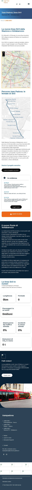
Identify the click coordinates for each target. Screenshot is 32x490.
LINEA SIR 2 (8, 425)
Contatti (6, 445)
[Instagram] (19, 4)
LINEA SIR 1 (10, 421)
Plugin (28, 87)
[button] (28, 4)
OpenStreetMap (17, 87)
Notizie (5, 435)
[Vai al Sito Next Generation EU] (7, 465)
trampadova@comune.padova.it (10, 450)
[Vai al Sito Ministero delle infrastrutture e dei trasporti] (16, 465)
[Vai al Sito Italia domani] (27, 465)
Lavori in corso (7, 437)
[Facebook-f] (17, 4)
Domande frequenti (9, 440)
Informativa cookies (6, 481)
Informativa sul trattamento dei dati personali (12, 478)
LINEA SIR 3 (10, 429)
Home (2, 20)
